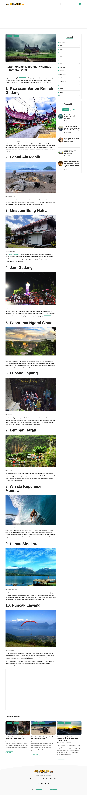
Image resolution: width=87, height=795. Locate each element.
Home (32, 3)
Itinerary (69, 70)
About (37, 778)
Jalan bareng (69, 74)
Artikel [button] (38, 4)
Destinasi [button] (45, 4)
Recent (73, 109)
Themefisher (39, 789)
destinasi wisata (22, 77)
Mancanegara (69, 81)
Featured (69, 60)
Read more (9, 752)
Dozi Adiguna (9, 73)
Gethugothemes (53, 789)
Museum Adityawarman (13, 254)
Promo (69, 88)
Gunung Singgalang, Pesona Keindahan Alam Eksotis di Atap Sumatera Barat (67, 738)
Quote (69, 92)
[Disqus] (30, 689)
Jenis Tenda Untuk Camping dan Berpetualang (70, 151)
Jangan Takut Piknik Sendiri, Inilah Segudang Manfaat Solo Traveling (72, 128)
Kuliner (69, 77)
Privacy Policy (53, 778)
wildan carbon (61, 742)
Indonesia (16, 35)
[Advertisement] (43, 16)
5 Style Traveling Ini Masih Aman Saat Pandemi (70, 116)
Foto (57, 3)
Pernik (69, 85)
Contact (45, 778)
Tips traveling (69, 95)
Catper (69, 49)
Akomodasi (69, 42)
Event (52, 3)
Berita (69, 45)
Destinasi (10, 35)
